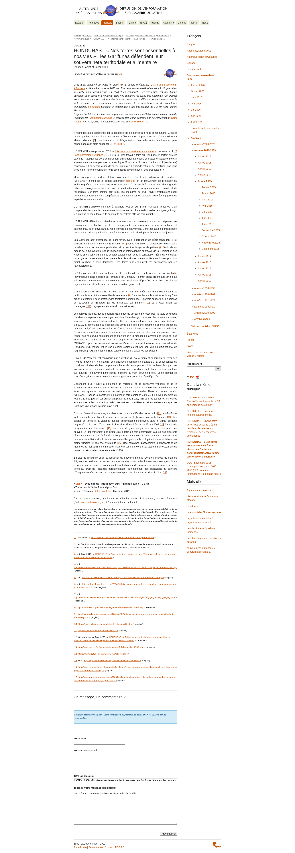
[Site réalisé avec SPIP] (216, 845)
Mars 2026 (196, 97)
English (120, 22)
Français (107, 22)
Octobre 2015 (209, 236)
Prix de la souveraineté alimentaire (134, 151)
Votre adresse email (85, 750)
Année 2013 (204, 262)
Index (205, 22)
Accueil (77, 35)
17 (164, 472)
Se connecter (95, 847)
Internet (194, 22)
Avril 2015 (207, 205)
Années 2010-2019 (145, 35)
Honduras (192, 506)
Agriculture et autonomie (200, 490)
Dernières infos (195, 69)
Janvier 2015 (209, 187)
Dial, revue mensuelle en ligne (108, 35)
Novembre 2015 (81, 39)
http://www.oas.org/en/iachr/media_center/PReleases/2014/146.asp (111, 647)
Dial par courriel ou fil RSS (205, 326)
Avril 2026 (196, 103)
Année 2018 (204, 162)
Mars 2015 (207, 199)
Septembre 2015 (211, 230)
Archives (130, 35)
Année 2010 (204, 281)
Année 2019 (204, 156)
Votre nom (80, 738)
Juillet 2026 (197, 122)
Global (190, 346)
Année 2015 (163, 35)
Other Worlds (137, 121)
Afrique (191, 44)
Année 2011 (204, 274)
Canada (191, 63)
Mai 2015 (207, 212)
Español (79, 22)
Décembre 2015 (210, 249)
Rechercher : (194, 364)
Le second (94, 107)
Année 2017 (204, 169)
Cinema (182, 22)
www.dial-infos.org (91, 502)
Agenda (155, 22)
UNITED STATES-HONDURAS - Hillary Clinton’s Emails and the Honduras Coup (121, 577)
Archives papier (202, 319)
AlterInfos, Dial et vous (199, 50)
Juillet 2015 (208, 224)
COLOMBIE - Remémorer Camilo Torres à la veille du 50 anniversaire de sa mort (204, 401)
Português (93, 22)
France (191, 340)
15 (109, 428)
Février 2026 (197, 91)
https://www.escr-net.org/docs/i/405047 (97, 630)
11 (87, 306)
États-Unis (192, 333)
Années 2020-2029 (204, 144)
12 (159, 413)
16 (119, 443)
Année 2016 (204, 175)
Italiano (132, 22)
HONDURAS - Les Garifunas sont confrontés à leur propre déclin (122, 537)
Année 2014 (204, 256)
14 (161, 424)
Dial (120, 74)
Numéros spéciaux (204, 306)
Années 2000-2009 (204, 313)
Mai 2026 (196, 109)
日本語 (143, 22)
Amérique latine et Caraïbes (202, 57)
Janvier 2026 (198, 85)
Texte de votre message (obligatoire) (95, 788)
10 (147, 302)
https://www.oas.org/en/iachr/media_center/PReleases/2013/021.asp (110, 607)
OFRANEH (116, 144)
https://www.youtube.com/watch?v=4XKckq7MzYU (102, 654)
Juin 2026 (196, 116)
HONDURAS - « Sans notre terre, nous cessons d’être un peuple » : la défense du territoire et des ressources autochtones (202, 428)
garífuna (130, 181)
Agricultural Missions (100, 118)
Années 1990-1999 (204, 288)
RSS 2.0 (119, 847)
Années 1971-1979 (204, 300)
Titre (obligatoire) (84, 776)
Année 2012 (204, 268)
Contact (109, 847)
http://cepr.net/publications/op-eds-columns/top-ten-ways (111, 660)
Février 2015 (208, 193)
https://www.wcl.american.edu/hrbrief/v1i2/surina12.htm (105, 624)
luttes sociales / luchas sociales (204, 512)
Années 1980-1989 (204, 294)
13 (169, 417)
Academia (168, 22)
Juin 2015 (207, 218)
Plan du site (80, 847)
